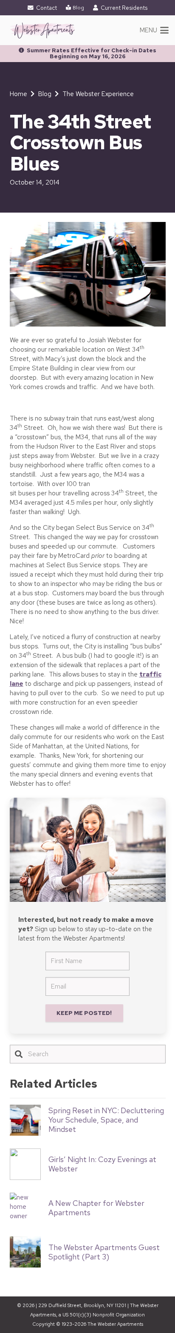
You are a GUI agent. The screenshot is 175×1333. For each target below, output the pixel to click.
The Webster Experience (98, 94)
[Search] (19, 1054)
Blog (44, 94)
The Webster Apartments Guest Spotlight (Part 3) (104, 1252)
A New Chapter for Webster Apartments (96, 1207)
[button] (154, 30)
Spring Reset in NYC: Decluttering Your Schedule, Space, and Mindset (106, 1120)
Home (18, 94)
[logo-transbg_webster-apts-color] (42, 30)
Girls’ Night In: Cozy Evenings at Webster (102, 1164)
